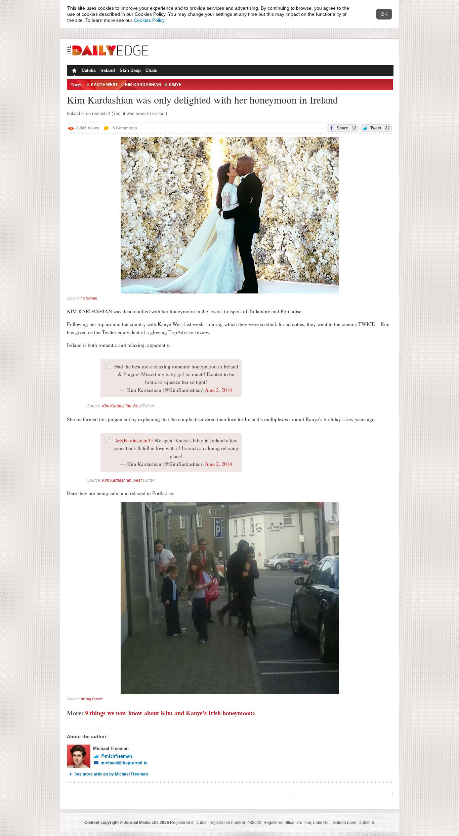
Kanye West (104, 84)
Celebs (89, 70)
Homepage (73, 71)
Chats (151, 70)
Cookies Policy (149, 20)
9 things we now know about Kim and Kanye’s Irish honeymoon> (170, 712)
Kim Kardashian (143, 84)
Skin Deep (130, 70)
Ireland (107, 70)
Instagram (89, 298)
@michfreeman (116, 756)
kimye (175, 84)
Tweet (379, 128)
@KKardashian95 (134, 440)
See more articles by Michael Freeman (111, 774)
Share (346, 128)
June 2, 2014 (218, 390)
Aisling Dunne (92, 699)
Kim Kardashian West (121, 406)
